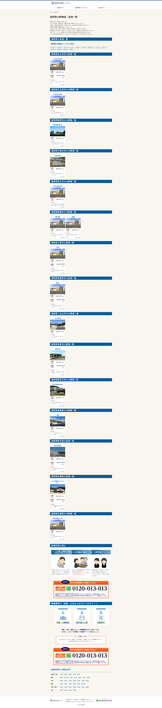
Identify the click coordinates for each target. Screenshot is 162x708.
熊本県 (65, 690)
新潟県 (78, 680)
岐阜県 (65, 680)
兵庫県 (74, 683)
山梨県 (83, 680)
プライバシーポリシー (76, 701)
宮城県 (70, 674)
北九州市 (53, 47)
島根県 (78, 687)
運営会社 (68, 701)
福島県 (65, 674)
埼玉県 (75, 677)
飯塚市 (77, 47)
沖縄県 (74, 690)
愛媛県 (87, 687)
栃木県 (84, 677)
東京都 (61, 677)
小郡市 (83, 47)
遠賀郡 (59, 49)
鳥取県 (74, 687)
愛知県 (61, 680)
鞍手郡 (64, 49)
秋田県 (74, 674)
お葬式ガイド (60, 7)
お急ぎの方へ (101, 7)
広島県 (65, 687)
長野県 (87, 680)
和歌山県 (84, 683)
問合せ (84, 701)
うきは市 (97, 47)
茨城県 (79, 677)
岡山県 (70, 687)
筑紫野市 (90, 47)
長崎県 (61, 690)
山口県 (61, 687)
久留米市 (65, 47)
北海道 (61, 674)
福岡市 (59, 47)
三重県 (70, 680)
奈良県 (78, 683)
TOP (51, 12)
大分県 (70, 690)
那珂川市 (53, 49)
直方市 (71, 47)
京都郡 (70, 49)
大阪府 (61, 683)
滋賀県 (65, 683)
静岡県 (74, 680)
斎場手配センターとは (81, 7)
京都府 (70, 683)
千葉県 (71, 677)
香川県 (83, 687)
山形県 (78, 674)
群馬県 (88, 677)
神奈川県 (66, 677)
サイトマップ (90, 701)
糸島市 (103, 47)
